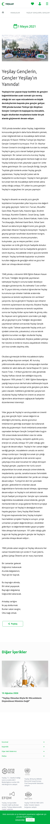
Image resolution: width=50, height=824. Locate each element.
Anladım (30, 820)
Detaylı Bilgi (20, 820)
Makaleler (15, 13)
